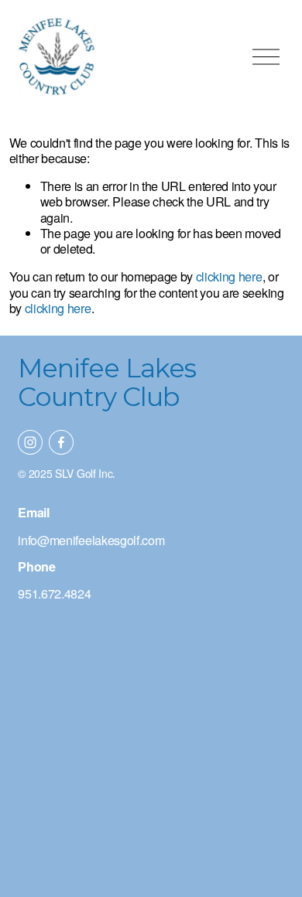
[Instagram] (30, 442)
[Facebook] (61, 442)
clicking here (229, 276)
